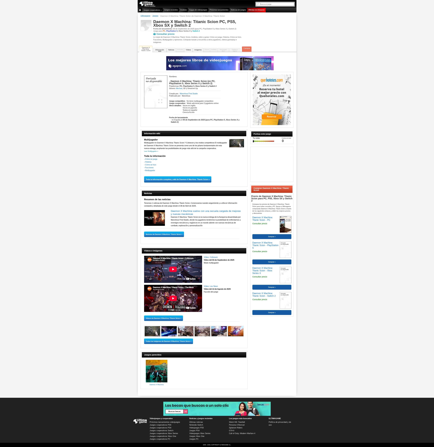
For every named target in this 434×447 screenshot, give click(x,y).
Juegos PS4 (194, 430)
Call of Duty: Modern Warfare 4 (242, 433)
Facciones (149, 168)
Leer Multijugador (150, 151)
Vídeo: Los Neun (211, 286)
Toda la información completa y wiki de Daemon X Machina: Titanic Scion (177, 179)
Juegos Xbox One (196, 436)
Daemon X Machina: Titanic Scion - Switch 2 (264, 294)
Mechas (179, 88)
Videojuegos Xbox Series (199, 433)
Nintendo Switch (196, 425)
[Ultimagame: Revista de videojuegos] (140, 10)
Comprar (246, 48)
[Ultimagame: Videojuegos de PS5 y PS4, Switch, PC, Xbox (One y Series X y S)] (147, 4)
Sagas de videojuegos (198, 10)
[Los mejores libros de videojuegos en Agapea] (220, 63)
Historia (148, 162)
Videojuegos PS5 (196, 428)
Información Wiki (159, 50)
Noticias (171, 50)
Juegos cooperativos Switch (161, 430)
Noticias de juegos (238, 10)
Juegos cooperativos (151, 10)
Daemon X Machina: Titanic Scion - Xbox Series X (262, 270)
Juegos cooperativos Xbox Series (164, 433)
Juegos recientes (171, 10)
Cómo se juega (151, 159)
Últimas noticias (196, 422)
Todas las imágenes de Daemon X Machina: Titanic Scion (168, 341)
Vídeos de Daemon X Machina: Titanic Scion (163, 318)
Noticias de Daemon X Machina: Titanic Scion (163, 234)
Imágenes (198, 50)
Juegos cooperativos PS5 (160, 425)
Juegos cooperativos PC (160, 439)
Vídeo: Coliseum (211, 257)
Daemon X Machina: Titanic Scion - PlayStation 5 (265, 245)
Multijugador (150, 170)
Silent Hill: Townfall (237, 422)
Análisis (183, 10)
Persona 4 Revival (236, 425)
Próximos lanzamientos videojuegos (165, 422)
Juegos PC (194, 439)
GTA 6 (231, 430)
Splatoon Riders (235, 428)
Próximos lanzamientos (219, 10)
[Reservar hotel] (271, 100)
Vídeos (188, 50)
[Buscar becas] (217, 409)
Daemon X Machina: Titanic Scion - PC (262, 218)
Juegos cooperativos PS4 (160, 428)
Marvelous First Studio (189, 94)
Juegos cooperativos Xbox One (163, 436)
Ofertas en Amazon (256, 10)
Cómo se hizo (150, 165)
